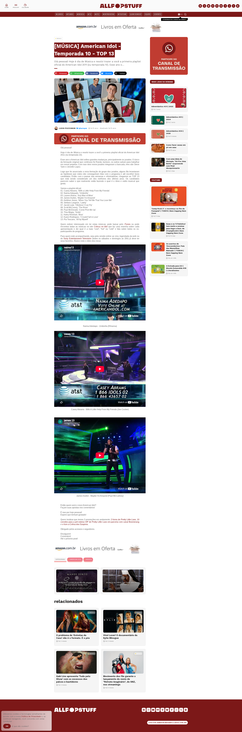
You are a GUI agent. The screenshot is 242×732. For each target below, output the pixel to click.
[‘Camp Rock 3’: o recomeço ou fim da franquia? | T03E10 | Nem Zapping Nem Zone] (168, 196)
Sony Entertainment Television (77, 238)
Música (81, 14)
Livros (60, 14)
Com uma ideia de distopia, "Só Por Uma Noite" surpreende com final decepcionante (176, 163)
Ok (7, 726)
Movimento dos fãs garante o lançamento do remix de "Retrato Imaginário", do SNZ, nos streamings (119, 680)
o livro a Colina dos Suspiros (75, 524)
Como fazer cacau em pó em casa (176, 146)
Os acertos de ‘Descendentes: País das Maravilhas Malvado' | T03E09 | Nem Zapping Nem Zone (175, 249)
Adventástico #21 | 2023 (162, 106)
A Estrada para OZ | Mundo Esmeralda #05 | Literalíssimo (176, 268)
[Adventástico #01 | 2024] (158, 120)
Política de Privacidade (31, 716)
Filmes (70, 14)
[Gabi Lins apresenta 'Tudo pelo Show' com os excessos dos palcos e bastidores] (76, 662)
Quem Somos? (135, 14)
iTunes (127, 224)
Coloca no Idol (101, 227)
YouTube (122, 14)
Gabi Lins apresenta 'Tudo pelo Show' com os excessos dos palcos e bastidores (73, 679)
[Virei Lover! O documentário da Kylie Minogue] (123, 621)
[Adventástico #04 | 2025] (158, 134)
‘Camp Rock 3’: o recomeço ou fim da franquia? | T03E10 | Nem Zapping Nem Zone (168, 211)
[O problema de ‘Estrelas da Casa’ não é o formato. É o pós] (76, 621)
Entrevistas (109, 14)
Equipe (147, 14)
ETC (97, 14)
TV (90, 14)
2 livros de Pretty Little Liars (123, 519)
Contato (157, 14)
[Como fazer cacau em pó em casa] (158, 148)
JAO (185, 722)
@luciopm (83, 128)
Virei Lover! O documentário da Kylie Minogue (120, 636)
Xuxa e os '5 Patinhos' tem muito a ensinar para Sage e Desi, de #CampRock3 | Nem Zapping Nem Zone (176, 228)
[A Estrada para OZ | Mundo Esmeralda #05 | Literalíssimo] (158, 269)
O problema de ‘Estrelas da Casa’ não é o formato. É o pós (73, 636)
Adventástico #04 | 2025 (175, 132)
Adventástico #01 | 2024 (174, 118)
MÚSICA (89, 559)
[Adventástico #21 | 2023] (168, 98)
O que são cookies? (20, 726)
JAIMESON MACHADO (164, 722)
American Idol (75, 559)
